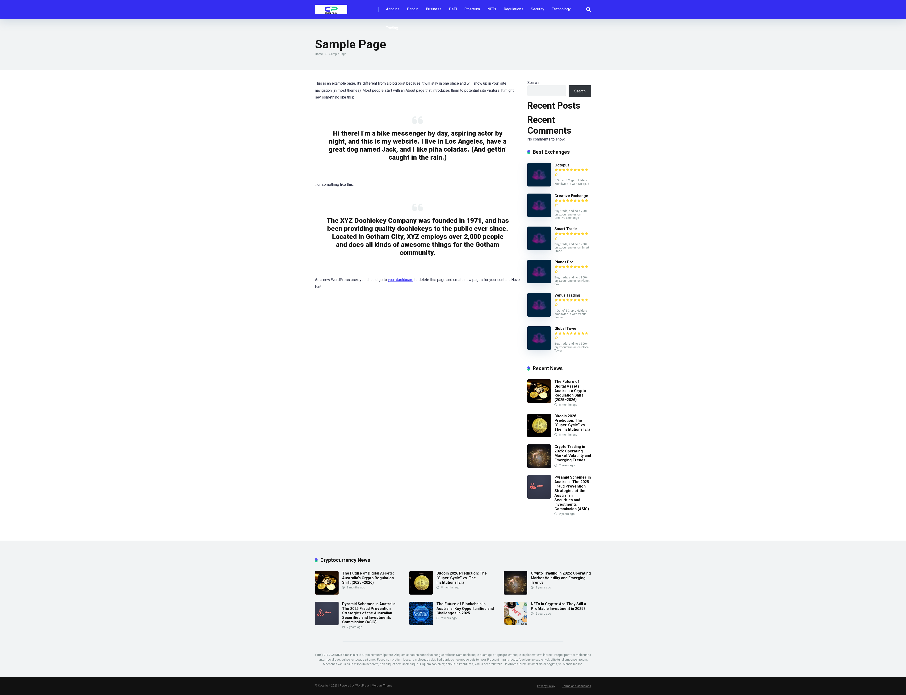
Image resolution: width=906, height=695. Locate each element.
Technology (561, 9)
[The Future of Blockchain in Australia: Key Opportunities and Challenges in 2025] (421, 624)
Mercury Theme (382, 685)
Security (537, 9)
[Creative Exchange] (539, 216)
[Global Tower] (539, 348)
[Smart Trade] (539, 249)
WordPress (362, 685)
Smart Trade (565, 229)
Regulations (513, 9)
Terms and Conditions (576, 686)
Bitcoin (412, 9)
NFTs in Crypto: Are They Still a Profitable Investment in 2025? (558, 606)
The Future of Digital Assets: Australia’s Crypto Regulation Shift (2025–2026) (570, 390)
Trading (392, 28)
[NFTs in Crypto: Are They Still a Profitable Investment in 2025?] (515, 624)
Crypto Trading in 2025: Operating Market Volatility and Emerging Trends (572, 453)
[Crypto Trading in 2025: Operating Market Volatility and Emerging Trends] (539, 466)
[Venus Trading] (539, 315)
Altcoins (392, 9)
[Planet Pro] (539, 282)
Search (533, 82)
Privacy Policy (546, 686)
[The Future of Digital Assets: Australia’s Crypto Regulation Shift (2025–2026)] (539, 401)
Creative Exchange (571, 196)
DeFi (453, 9)
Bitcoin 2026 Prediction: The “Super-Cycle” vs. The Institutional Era (572, 423)
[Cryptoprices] (331, 7)
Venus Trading (567, 295)
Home (319, 54)
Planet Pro (564, 262)
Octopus (562, 165)
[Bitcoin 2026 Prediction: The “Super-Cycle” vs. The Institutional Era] (539, 436)
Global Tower (566, 328)
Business (433, 9)
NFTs (491, 9)
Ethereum (472, 9)
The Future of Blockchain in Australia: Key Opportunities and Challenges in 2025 (465, 608)
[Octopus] (539, 185)
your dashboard (400, 279)
